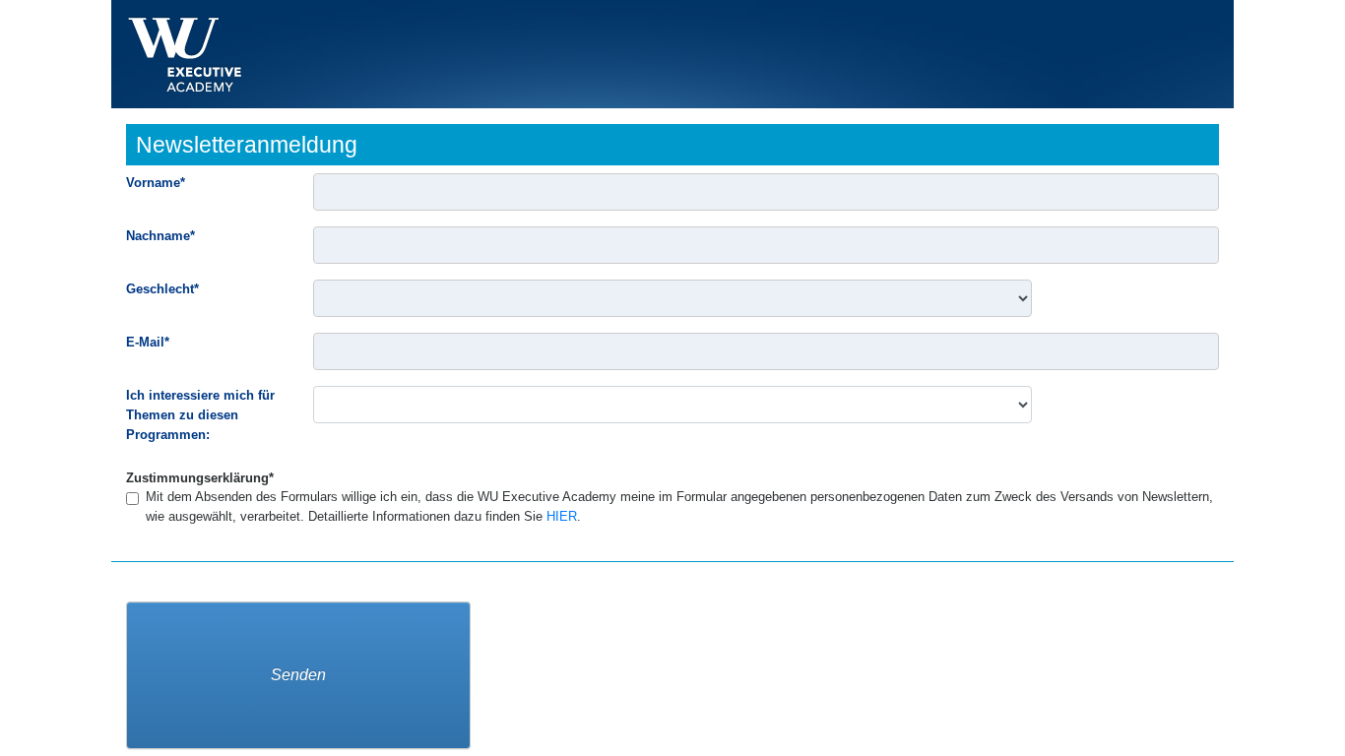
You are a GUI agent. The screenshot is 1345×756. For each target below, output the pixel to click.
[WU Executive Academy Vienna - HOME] (184, 54)
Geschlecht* (162, 289)
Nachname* (160, 235)
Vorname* (155, 182)
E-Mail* (147, 342)
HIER (561, 516)
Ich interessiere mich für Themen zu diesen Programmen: (200, 415)
